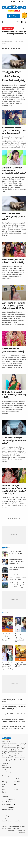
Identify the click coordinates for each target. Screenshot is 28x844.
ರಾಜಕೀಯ (16, 779)
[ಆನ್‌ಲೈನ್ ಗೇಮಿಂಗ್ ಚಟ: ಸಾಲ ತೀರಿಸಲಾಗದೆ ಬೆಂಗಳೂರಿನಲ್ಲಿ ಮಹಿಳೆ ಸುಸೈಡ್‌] (14, 158)
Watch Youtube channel (8, 805)
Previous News (14, 519)
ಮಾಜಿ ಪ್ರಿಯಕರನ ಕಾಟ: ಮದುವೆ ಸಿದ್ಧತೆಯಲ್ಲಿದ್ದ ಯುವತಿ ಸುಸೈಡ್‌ (13, 217)
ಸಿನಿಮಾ (4, 784)
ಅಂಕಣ (3, 790)
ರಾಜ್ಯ (3, 779)
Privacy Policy (12, 831)
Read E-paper (14, 16)
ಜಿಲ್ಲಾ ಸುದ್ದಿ (4, 782)
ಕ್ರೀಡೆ (15, 784)
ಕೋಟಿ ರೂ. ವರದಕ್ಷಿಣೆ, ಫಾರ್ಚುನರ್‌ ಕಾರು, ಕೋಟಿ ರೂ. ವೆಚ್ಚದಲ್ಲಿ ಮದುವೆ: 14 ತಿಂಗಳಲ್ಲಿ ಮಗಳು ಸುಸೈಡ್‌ (14, 490)
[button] (2, 22)
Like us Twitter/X (6, 802)
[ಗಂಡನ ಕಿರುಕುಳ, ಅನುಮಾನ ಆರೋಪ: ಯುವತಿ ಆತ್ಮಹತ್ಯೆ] (14, 250)
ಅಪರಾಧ (16, 787)
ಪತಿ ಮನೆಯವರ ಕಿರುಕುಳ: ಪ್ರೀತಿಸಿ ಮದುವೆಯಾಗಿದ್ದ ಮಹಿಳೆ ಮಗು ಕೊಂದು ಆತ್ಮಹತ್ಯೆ (14, 131)
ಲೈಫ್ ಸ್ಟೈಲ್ (5, 792)
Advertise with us (13, 819)
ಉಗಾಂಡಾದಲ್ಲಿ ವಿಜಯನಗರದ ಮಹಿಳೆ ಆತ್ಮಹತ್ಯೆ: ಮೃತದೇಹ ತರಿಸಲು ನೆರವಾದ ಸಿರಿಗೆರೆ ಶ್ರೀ (13, 306)
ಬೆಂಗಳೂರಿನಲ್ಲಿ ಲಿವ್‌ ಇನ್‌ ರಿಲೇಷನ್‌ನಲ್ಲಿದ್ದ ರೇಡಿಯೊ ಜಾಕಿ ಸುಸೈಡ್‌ (14, 441)
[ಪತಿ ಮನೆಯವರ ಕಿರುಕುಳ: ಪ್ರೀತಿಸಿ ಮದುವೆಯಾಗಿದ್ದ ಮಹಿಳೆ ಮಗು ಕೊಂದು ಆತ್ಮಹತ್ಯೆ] (14, 118)
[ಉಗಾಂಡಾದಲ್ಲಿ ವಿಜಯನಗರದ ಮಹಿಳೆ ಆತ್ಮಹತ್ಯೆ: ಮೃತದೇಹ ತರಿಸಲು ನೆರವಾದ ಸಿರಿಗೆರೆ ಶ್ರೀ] (14, 293)
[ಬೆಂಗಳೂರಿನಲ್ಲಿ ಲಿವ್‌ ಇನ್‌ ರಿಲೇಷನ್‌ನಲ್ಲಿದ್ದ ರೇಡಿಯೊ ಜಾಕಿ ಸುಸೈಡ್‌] (14, 428)
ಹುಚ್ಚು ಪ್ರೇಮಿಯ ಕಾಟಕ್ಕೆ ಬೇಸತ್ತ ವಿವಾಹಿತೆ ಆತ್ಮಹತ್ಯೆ (13, 77)
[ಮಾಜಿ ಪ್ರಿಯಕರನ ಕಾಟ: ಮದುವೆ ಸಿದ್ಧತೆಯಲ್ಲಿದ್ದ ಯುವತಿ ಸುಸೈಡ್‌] (14, 204)
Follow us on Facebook (8, 799)
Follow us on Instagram (8, 807)
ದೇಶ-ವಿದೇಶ (17, 782)
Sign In (14, 2)
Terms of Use (21, 831)
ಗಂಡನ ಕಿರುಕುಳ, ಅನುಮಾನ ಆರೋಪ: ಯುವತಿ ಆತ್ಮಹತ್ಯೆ (13, 261)
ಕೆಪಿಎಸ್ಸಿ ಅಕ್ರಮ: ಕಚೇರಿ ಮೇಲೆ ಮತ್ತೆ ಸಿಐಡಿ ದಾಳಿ (13, 714)
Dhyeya (16, 828)
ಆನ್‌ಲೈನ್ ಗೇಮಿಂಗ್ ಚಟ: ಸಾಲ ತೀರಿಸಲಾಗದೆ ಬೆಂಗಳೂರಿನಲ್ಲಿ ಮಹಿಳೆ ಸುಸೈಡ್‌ (14, 171)
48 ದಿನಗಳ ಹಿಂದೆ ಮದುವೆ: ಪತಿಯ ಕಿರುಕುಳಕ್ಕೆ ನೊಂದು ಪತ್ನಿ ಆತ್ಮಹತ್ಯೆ (14, 395)
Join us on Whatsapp (8, 810)
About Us (4, 819)
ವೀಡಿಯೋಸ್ (5, 787)
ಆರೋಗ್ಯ (16, 790)
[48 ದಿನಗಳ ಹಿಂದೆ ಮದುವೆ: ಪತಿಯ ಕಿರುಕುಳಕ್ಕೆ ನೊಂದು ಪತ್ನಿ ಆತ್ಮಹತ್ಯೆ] (14, 382)
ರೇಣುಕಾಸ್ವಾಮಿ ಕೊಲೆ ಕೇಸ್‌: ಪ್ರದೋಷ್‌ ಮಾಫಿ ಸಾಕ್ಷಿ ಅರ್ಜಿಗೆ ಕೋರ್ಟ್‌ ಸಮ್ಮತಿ (13, 33)
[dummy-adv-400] (14, 535)
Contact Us (17, 821)
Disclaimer (22, 833)
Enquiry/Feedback (7, 821)
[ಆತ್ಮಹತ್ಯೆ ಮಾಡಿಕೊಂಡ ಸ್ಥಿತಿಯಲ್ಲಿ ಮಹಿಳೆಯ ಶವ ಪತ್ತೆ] (14, 339)
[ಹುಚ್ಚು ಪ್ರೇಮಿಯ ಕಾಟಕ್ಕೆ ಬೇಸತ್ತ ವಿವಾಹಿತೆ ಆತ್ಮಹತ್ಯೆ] (14, 62)
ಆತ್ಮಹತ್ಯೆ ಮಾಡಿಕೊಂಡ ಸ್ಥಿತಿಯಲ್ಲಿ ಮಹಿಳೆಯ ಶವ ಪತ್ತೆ (13, 350)
